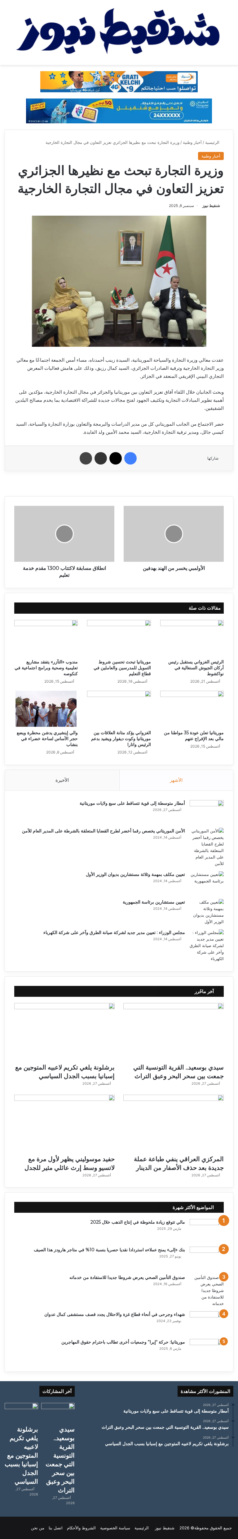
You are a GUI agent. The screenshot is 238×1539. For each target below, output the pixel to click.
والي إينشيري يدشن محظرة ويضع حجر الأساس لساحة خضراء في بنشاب (47, 738)
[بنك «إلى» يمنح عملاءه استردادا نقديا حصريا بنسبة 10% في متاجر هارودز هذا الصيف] (207, 1258)
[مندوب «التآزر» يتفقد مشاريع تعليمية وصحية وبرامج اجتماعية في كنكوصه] (46, 638)
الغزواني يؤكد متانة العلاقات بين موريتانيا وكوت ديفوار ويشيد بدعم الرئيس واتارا (121, 738)
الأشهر (176, 780)
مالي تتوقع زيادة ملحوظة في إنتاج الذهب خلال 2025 (137, 1222)
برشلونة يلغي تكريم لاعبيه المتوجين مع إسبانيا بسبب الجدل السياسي (21, 1455)
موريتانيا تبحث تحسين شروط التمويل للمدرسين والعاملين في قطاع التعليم (122, 667)
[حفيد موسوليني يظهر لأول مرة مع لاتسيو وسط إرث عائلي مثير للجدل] (64, 1123)
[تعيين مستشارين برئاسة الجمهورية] (207, 912)
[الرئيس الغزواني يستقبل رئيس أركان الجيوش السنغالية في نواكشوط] (192, 638)
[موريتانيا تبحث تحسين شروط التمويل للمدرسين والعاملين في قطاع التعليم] (119, 638)
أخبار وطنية (192, 142)
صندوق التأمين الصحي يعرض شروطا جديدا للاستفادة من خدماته (127, 1277)
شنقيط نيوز (211, 205)
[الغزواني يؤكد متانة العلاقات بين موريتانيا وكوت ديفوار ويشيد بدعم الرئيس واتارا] (119, 709)
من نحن (37, 1527)
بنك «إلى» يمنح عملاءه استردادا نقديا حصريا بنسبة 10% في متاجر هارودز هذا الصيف (109, 1250)
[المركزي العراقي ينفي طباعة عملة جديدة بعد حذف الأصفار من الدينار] (173, 1123)
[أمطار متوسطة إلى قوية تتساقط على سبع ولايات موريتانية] (207, 811)
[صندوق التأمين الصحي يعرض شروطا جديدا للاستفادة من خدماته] (207, 1290)
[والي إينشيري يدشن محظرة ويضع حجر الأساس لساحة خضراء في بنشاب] (46, 709)
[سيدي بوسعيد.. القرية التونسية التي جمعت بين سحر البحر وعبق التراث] (173, 1031)
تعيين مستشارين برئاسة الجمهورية (154, 902)
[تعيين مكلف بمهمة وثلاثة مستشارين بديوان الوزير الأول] (207, 883)
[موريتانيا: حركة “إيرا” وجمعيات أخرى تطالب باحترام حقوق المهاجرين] (207, 1350)
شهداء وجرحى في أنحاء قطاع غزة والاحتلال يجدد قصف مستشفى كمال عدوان (114, 1314)
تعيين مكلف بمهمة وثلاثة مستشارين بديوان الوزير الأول (135, 874)
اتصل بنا (56, 1527)
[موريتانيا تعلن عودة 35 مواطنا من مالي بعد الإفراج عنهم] (192, 709)
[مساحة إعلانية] (119, 110)
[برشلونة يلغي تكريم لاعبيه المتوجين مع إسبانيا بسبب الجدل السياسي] (64, 1031)
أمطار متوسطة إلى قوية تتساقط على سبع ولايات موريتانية (132, 803)
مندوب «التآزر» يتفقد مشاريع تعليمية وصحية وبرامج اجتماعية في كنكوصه (46, 667)
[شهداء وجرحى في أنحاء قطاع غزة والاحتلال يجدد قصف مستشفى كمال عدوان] (207, 1323)
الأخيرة (62, 780)
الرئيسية (213, 142)
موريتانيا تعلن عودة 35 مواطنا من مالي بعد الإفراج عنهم (194, 735)
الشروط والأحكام (81, 1527)
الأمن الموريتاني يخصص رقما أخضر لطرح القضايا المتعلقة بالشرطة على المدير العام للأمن (103, 831)
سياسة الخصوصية (115, 1527)
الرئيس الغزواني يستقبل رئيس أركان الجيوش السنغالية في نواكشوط (196, 667)
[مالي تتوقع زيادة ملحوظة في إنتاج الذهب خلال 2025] (207, 1230)
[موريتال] (119, 81)
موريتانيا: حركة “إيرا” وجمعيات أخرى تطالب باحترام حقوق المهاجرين (123, 1342)
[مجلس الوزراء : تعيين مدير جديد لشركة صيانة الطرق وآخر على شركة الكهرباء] (207, 945)
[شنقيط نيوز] (119, 32)
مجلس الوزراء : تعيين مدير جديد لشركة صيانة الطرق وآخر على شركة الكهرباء (114, 932)
